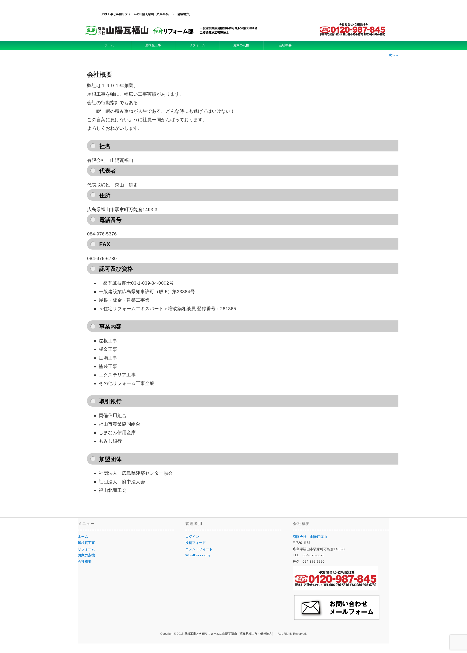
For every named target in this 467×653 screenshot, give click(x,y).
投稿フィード (195, 543)
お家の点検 (241, 45)
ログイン (192, 537)
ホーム (109, 45)
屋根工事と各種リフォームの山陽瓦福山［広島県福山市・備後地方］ (146, 14)
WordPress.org (197, 555)
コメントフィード (199, 549)
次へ (393, 55)
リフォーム (197, 45)
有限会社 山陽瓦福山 (310, 537)
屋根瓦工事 (153, 45)
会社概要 (285, 45)
